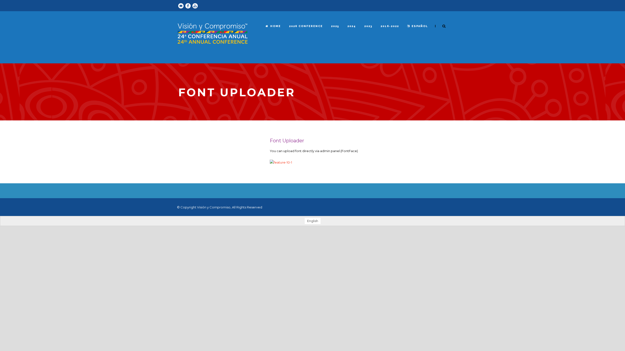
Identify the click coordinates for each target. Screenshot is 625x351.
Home (275, 26)
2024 (351, 26)
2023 (368, 26)
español (420, 26)
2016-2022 (390, 26)
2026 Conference (306, 26)
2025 (335, 26)
